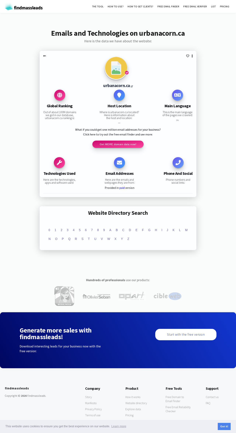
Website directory (136, 403)
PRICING (224, 6)
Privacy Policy (93, 409)
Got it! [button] (224, 426)
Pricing (129, 415)
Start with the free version (186, 334)
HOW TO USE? (116, 6)
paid (122, 188)
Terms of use (92, 415)
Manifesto (91, 403)
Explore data (133, 409)
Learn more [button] (118, 426)
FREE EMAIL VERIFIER (195, 6)
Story (88, 397)
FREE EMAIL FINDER (168, 6)
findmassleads (28, 8)
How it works (132, 397)
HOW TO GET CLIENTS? (140, 6)
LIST (213, 6)
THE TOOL (98, 6)
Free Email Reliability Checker (178, 409)
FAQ (208, 403)
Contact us (212, 397)
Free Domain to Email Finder (175, 399)
